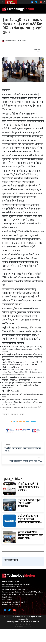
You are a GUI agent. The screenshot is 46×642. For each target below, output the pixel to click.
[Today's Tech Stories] (11, 2)
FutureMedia (23, 619)
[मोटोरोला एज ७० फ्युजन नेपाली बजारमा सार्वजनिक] (9, 504)
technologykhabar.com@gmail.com (14, 589)
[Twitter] (36, 2)
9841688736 (16, 604)
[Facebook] (32, 2)
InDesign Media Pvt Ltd (23, 627)
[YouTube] (40, 2)
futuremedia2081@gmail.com (32, 592)
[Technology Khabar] (18, 8)
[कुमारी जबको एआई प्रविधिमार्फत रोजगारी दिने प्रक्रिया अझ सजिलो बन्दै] (9, 536)
